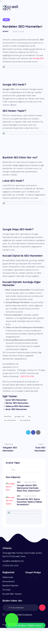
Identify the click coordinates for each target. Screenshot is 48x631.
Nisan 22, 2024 (30, 482)
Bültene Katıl (42, 609)
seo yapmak (25, 420)
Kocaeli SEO (38, 58)
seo (29, 416)
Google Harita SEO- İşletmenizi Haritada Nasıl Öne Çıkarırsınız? (28, 488)
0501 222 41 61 (27, 376)
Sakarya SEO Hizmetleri (18, 406)
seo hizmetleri (10, 420)
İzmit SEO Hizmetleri (16, 400)
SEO (6, 20)
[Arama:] (24, 469)
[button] (25, 625)
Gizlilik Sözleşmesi (24, 615)
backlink (7, 416)
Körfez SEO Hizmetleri (17, 403)
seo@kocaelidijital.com (13, 561)
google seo (19, 416)
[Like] (5, 432)
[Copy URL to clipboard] (43, 432)
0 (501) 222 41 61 (10, 565)
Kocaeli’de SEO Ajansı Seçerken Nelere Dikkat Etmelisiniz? (29, 502)
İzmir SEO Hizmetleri (16, 409)
